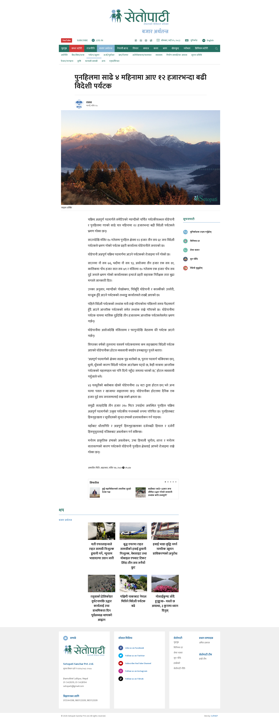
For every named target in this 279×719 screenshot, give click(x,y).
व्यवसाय (158, 55)
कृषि (79, 61)
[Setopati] (84, 650)
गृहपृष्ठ (176, 642)
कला (156, 48)
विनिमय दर (178, 647)
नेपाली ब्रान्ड (122, 48)
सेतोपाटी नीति (179, 668)
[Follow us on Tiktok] (151, 40)
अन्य (103, 61)
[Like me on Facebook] (80, 108)
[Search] (216, 48)
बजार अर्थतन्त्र (105, 48)
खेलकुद (175, 48)
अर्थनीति (64, 55)
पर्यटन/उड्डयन (93, 55)
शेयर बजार (178, 653)
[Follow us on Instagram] (145, 40)
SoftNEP (214, 716)
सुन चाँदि (177, 658)
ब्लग (165, 48)
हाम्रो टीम (202, 659)
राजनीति (91, 48)
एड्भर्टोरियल (114, 61)
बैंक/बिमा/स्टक (78, 55)
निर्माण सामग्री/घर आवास (176, 55)
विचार (135, 48)
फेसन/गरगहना (67, 61)
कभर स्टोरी (76, 48)
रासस (89, 102)
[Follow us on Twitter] (140, 40)
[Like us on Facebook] (135, 40)
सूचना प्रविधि (196, 55)
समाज (146, 48)
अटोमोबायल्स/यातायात (141, 55)
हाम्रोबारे (177, 663)
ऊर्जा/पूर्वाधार (109, 55)
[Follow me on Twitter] (83, 105)
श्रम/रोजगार (123, 55)
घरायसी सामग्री (91, 61)
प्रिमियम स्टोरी (201, 48)
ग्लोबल (187, 48)
